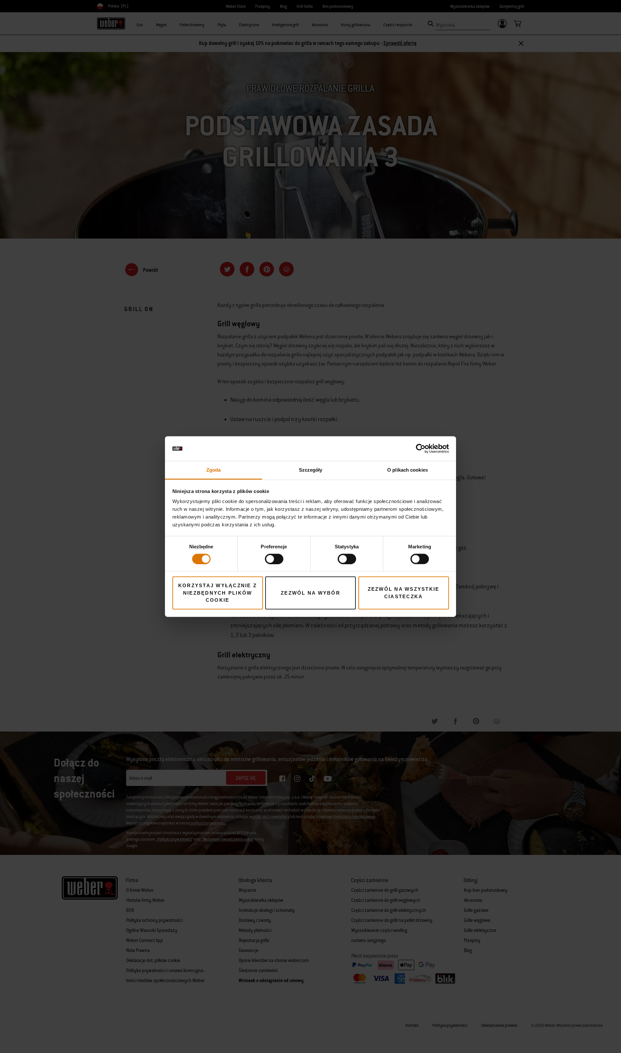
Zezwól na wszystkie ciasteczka (404, 592)
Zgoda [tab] (213, 470)
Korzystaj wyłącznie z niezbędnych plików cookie (217, 593)
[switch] (274, 559)
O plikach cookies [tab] (407, 470)
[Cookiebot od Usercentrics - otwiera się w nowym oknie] (420, 449)
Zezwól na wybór (310, 592)
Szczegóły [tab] (310, 470)
